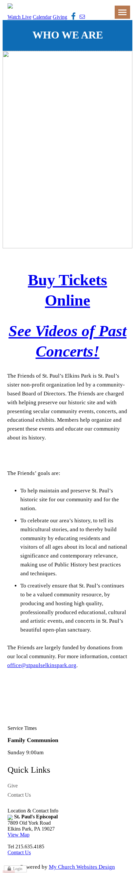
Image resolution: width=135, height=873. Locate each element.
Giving (60, 17)
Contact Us (19, 795)
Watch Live (19, 17)
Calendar (42, 17)
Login (17, 868)
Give (13, 785)
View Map (18, 834)
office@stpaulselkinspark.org (41, 665)
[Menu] (122, 12)
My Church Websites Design (82, 867)
